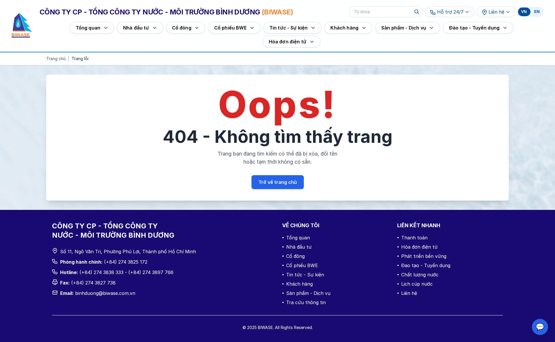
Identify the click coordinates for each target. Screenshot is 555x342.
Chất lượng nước (420, 275)
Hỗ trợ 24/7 (450, 12)
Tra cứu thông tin (306, 302)
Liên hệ (496, 12)
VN (524, 12)
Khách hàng (299, 284)
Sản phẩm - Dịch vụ (308, 293)
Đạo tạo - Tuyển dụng (425, 265)
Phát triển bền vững (423, 256)
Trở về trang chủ (277, 182)
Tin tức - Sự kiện (305, 275)
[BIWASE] (22, 25)
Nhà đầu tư (299, 247)
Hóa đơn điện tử (419, 247)
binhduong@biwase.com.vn (105, 293)
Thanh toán (414, 238)
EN (537, 12)
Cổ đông (295, 256)
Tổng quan (298, 238)
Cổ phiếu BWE (302, 265)
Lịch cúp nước (417, 284)
